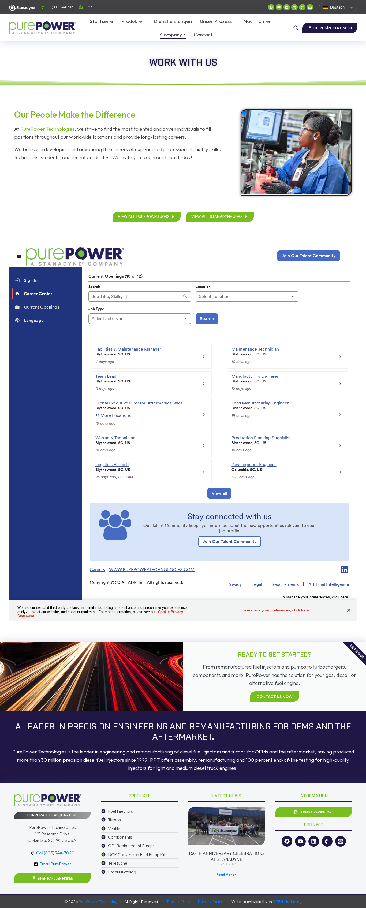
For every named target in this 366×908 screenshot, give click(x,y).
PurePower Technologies (47, 129)
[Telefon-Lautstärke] (302, 7)
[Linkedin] (286, 7)
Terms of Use (178, 901)
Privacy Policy (210, 901)
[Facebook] (271, 7)
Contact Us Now (274, 696)
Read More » (226, 874)
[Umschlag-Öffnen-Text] (310, 7)
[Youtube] (279, 7)
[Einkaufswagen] (294, 7)
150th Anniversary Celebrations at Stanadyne (226, 856)
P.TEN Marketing (287, 901)
